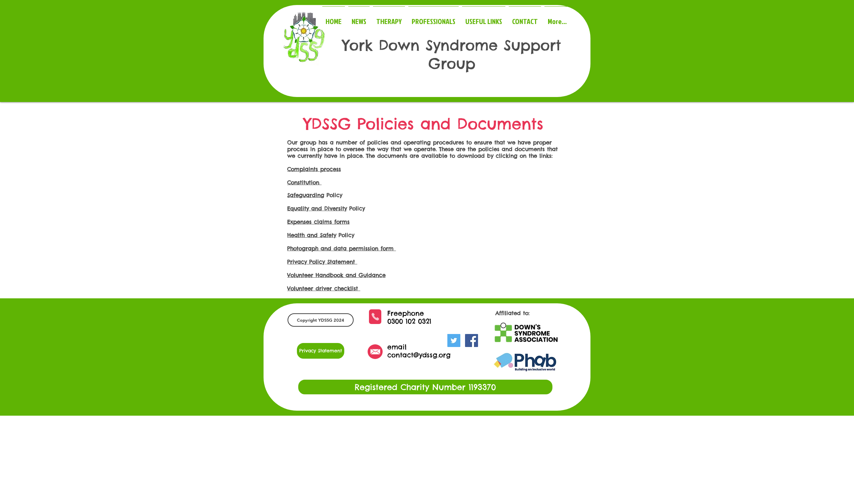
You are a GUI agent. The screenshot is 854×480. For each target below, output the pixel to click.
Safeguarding (305, 195)
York (358, 45)
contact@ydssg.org (419, 355)
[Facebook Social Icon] (471, 340)
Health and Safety (311, 235)
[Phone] (375, 316)
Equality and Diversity (317, 208)
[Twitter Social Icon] (453, 340)
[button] (321, 320)
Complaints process (314, 169)
